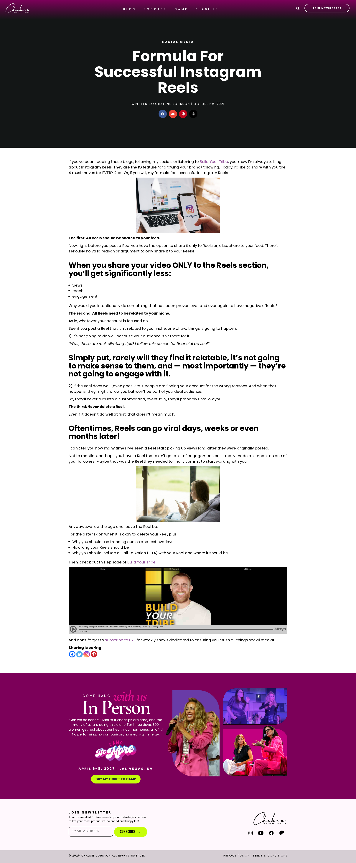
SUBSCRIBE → (130, 831)
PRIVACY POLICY (236, 855)
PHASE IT (207, 9)
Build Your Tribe (214, 161)
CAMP (181, 9)
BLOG (129, 9)
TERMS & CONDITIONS (270, 855)
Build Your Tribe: (141, 562)
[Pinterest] (94, 654)
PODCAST (155, 9)
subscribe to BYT (120, 640)
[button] (163, 114)
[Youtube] (261, 833)
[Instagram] (86, 654)
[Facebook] (72, 654)
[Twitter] (79, 654)
